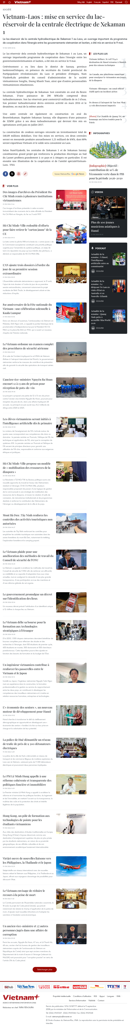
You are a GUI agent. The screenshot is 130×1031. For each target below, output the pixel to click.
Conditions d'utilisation (82, 996)
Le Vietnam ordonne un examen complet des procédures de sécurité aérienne (28, 346)
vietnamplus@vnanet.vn (62, 1016)
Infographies (101, 133)
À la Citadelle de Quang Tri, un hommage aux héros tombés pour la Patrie (107, 119)
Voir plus (12, 186)
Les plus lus (100, 53)
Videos (99, 192)
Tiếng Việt (81, 2)
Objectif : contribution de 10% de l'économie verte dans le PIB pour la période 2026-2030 (106, 172)
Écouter (99, 271)
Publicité (92, 1000)
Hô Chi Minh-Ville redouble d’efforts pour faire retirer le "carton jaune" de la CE (27, 230)
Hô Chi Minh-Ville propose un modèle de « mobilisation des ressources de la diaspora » (27, 468)
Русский (118, 2)
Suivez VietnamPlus (62, 174)
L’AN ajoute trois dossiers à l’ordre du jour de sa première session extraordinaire (26, 269)
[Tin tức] (122, 987)
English (89, 2)
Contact (101, 1000)
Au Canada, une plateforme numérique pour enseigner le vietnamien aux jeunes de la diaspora (107, 77)
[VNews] (111, 987)
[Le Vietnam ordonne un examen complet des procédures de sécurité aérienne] (71, 352)
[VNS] (12, 987)
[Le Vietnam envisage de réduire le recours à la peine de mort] (71, 899)
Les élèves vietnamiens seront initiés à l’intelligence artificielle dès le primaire (27, 421)
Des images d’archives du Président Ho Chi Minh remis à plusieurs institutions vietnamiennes (27, 196)
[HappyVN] (83, 987)
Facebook (5, 174)
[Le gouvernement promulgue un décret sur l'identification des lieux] (71, 602)
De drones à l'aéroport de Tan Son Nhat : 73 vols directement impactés (107, 104)
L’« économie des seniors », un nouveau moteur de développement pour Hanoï (27, 709)
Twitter (12, 174)
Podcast (100, 248)
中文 (111, 2)
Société (7, 9)
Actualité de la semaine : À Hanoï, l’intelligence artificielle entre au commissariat (100, 260)
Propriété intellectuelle (62, 996)
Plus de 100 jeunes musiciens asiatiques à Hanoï (105, 226)
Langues (110, 996)
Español (105, 2)
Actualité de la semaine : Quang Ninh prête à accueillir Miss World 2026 (100, 317)
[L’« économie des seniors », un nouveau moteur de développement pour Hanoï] (71, 715)
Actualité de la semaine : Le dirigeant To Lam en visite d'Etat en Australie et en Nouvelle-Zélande (100, 289)
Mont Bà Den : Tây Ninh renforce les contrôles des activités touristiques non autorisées (27, 519)
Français (97, 2)
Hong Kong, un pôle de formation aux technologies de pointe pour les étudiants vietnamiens (26, 820)
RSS (95, 996)
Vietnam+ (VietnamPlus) (22, 2)
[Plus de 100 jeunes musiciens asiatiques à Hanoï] (108, 207)
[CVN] (30, 987)
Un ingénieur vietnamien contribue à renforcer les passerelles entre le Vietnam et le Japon (26, 669)
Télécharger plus (44, 969)
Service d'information (77, 1000)
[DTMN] (48, 987)
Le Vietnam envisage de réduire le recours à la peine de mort (24, 893)
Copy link (25, 174)
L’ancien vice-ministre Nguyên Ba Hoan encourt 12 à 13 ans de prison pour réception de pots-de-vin (27, 384)
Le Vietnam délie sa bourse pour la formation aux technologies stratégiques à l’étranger (24, 626)
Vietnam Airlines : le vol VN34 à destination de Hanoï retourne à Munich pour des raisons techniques (107, 62)
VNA (118, 996)
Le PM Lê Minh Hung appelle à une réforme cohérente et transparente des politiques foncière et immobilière (27, 780)
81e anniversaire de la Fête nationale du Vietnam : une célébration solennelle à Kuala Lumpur (27, 309)
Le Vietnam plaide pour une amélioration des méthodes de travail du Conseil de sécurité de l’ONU (28, 556)
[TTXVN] (100, 987)
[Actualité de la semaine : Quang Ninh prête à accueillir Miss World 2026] (119, 316)
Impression (18, 174)
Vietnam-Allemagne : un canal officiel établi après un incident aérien (106, 90)
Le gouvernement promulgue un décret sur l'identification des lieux (27, 596)
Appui (102, 996)
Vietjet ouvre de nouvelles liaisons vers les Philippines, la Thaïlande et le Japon (27, 860)
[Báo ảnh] (66, 987)
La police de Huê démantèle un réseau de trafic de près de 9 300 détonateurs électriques (26, 744)
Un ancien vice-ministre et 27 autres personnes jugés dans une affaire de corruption (25, 930)
